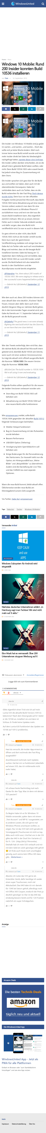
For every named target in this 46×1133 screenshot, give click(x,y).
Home (4, 59)
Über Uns (32, 1124)
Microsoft (8, 558)
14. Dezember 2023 (8, 616)
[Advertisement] (23, 31)
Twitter (19, 509)
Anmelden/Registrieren (35, 675)
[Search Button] (43, 3)
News (9, 59)
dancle (19, 745)
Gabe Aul (16, 499)
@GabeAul (8, 321)
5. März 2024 (7, 570)
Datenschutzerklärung (19, 1124)
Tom (6, 78)
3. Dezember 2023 (8, 660)
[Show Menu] (3, 3)
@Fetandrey (9, 273)
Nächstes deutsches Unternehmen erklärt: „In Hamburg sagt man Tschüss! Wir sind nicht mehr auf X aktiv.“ (22, 609)
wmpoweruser (12, 415)
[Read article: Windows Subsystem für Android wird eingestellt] (23, 546)
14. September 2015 (20, 78)
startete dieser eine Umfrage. (31, 159)
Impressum (5, 1124)
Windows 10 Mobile (32, 509)
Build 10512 (39, 418)
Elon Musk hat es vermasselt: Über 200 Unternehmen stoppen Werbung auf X (20, 655)
